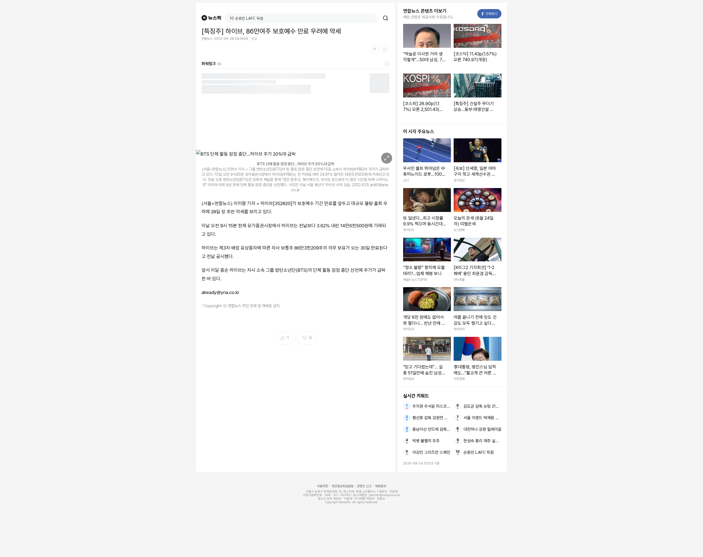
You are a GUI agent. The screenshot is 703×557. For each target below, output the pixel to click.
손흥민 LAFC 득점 (479, 452)
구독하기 (489, 14)
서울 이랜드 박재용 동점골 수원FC (482, 417)
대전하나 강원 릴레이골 (482, 429)
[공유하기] (384, 49)
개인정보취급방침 (342, 486)
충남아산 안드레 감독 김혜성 (431, 429)
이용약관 (322, 486)
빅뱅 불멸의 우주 (426, 440)
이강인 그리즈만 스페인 (431, 452)
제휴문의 (380, 486)
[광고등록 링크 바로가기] (387, 63)
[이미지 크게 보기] (386, 158)
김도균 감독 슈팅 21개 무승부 (482, 406)
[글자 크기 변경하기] (374, 49)
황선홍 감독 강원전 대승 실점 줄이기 (431, 417)
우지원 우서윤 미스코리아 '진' (431, 406)
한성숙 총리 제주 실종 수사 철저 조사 (482, 440)
